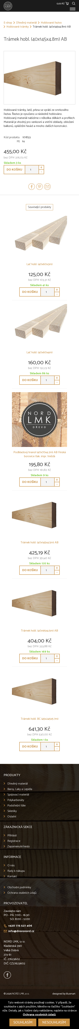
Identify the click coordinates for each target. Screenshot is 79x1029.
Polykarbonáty (15, 800)
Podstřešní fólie (16, 805)
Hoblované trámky (17, 27)
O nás (11, 865)
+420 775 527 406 (20, 925)
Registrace (13, 841)
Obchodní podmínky (19, 887)
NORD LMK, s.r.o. (20, 994)
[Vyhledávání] (73, 3)
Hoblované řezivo (51, 23)
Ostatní (11, 816)
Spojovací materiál (18, 794)
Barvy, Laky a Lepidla (19, 789)
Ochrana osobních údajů (21, 892)
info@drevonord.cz (21, 931)
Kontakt (12, 876)
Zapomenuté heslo (18, 846)
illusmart (70, 994)
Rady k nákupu (16, 871)
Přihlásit (12, 835)
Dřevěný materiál (26, 23)
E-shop (8, 23)
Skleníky (12, 811)
